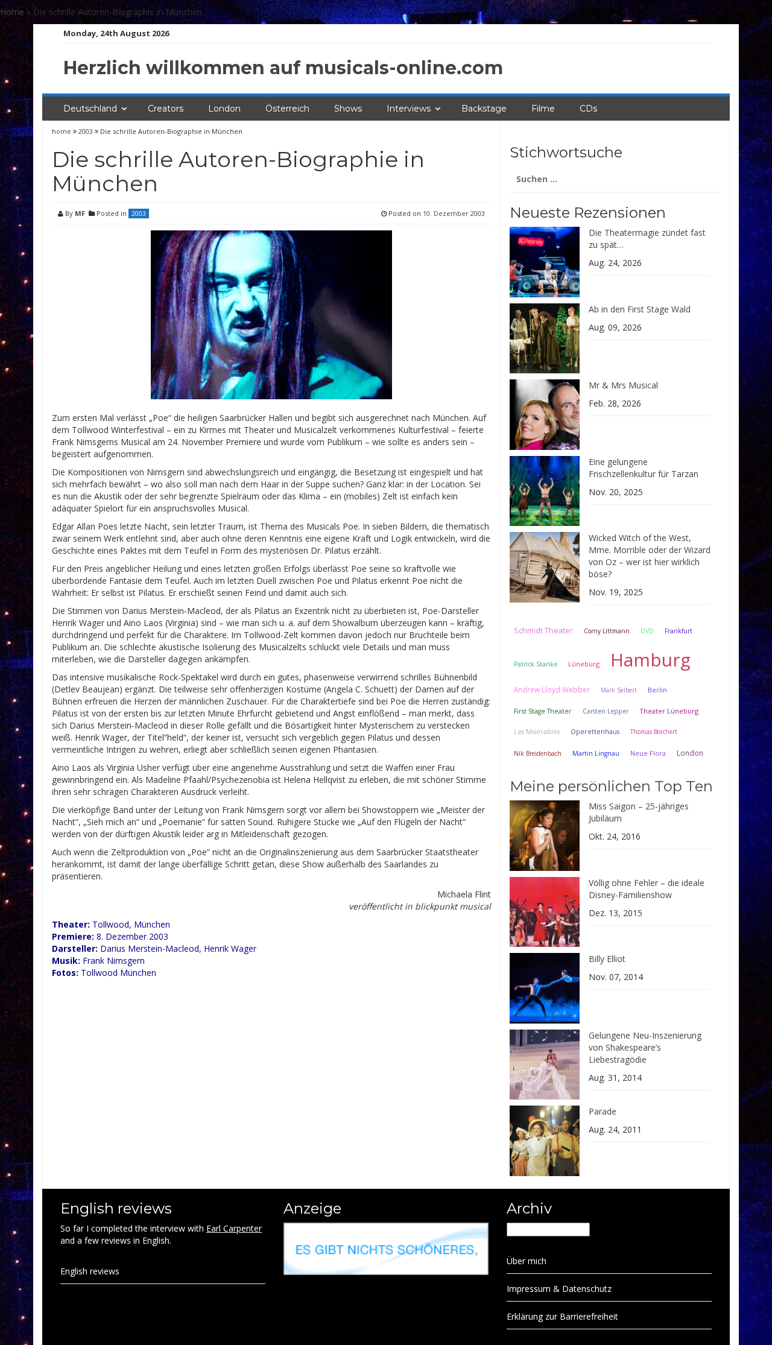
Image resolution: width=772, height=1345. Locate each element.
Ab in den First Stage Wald (640, 309)
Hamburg (650, 659)
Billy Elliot (607, 958)
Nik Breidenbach (538, 753)
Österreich (287, 108)
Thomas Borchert (653, 731)
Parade (602, 1111)
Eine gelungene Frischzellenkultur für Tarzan (643, 467)
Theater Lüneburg (668, 710)
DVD (647, 631)
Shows (348, 108)
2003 (85, 131)
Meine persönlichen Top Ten (611, 786)
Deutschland (90, 108)
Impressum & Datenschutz (559, 1288)
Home (12, 11)
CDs (588, 108)
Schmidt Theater (543, 630)
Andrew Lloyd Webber (552, 689)
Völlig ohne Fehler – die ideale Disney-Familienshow (646, 888)
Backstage (484, 108)
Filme (543, 108)
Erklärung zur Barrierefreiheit (562, 1316)
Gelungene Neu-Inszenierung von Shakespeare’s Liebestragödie (645, 1047)
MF (80, 213)
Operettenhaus (595, 731)
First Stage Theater (543, 711)
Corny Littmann (607, 631)
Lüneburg (584, 663)
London (224, 108)
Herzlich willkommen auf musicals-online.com (283, 68)
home (62, 131)
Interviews (409, 108)
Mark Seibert (619, 690)
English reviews (89, 1271)
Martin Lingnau (595, 753)
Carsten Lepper (605, 711)
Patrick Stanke (535, 664)
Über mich (526, 1261)
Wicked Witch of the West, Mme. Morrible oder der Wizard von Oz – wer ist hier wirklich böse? (649, 556)
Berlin (657, 689)
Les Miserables (537, 731)
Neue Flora (648, 753)
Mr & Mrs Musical (623, 385)
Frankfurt (678, 631)
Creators (165, 108)
